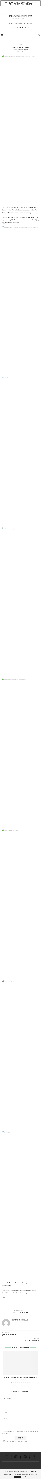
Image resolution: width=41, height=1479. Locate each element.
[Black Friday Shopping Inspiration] (20, 1363)
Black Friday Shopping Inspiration (20, 1377)
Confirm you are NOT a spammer (16, 1441)
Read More (25, 1477)
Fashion (20, 44)
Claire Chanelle (23, 49)
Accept (17, 1477)
